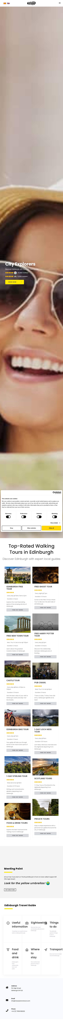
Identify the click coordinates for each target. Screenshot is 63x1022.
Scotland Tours (43, 778)
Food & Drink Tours (17, 823)
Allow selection (31, 528)
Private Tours (41, 819)
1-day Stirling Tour (16, 776)
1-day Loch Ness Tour (43, 730)
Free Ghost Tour (43, 586)
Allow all (51, 528)
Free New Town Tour (17, 635)
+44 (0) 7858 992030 (18, 1011)
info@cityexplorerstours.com (20, 1001)
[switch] (23, 516)
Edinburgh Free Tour (14, 587)
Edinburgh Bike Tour (17, 729)
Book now (12, 282)
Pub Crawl (40, 682)
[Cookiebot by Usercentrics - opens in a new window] (54, 492)
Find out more (17, 610)
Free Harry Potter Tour (44, 634)
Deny (11, 528)
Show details (54, 523)
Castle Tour (13, 680)
